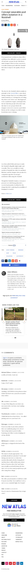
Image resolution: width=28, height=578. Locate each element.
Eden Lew (9, 193)
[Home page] (14, 2)
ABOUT (3, 537)
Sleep (7, 253)
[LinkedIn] (8, 25)
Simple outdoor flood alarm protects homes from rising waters (13, 323)
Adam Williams (12, 272)
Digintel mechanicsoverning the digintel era (11, 232)
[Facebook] (2, 25)
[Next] (24, 321)
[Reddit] (11, 25)
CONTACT (4, 552)
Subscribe (14, 520)
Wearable (20, 249)
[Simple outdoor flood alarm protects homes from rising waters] (14, 313)
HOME (3, 533)
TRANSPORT (24, 5)
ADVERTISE (4, 546)
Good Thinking (5, 9)
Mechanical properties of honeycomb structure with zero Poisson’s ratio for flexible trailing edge (14, 208)
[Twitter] (5, 25)
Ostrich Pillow (15, 93)
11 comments (15, 265)
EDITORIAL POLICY (6, 539)
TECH (2, 5)
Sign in (5, 358)
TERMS (3, 548)
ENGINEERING (9, 5)
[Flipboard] (14, 25)
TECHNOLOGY (19, 537)
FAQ (2, 556)
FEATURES (4, 541)
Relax (14, 253)
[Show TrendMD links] (25, 245)
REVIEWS (3, 543)
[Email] (17, 25)
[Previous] (3, 321)
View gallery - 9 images (14, 53)
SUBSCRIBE (4, 535)
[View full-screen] (26, 31)
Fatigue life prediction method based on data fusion (13, 213)
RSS (2, 554)
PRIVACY (3, 550)
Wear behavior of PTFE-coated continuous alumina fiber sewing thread (14, 220)
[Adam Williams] (3, 273)
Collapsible (9, 256)
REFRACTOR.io (19, 541)
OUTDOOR (17, 5)
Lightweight (19, 256)
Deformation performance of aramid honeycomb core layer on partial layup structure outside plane (13, 237)
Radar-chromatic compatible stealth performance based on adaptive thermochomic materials (14, 226)
